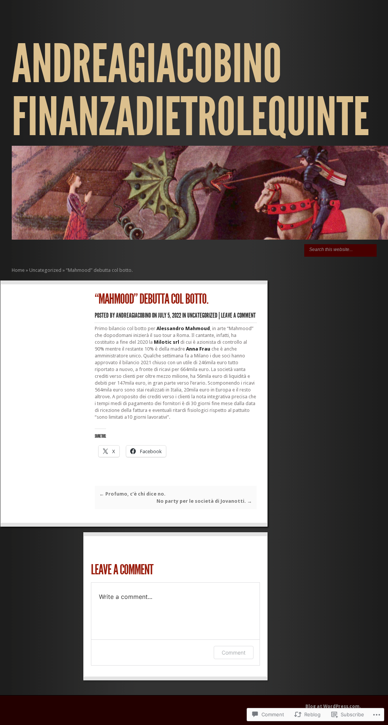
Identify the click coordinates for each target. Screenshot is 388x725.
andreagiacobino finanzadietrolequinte (190, 90)
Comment (234, 652)
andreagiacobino (133, 315)
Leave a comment (238, 315)
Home (18, 270)
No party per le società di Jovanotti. (204, 501)
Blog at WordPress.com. (333, 706)
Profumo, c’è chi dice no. (132, 494)
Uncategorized (45, 270)
